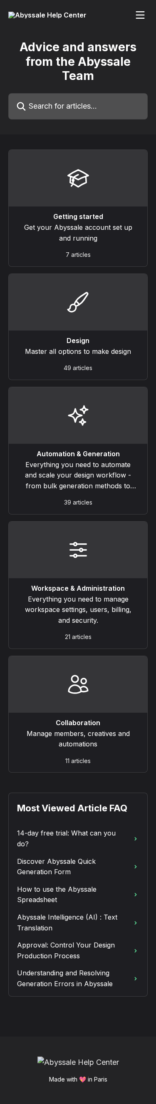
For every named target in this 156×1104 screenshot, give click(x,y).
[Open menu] (140, 15)
